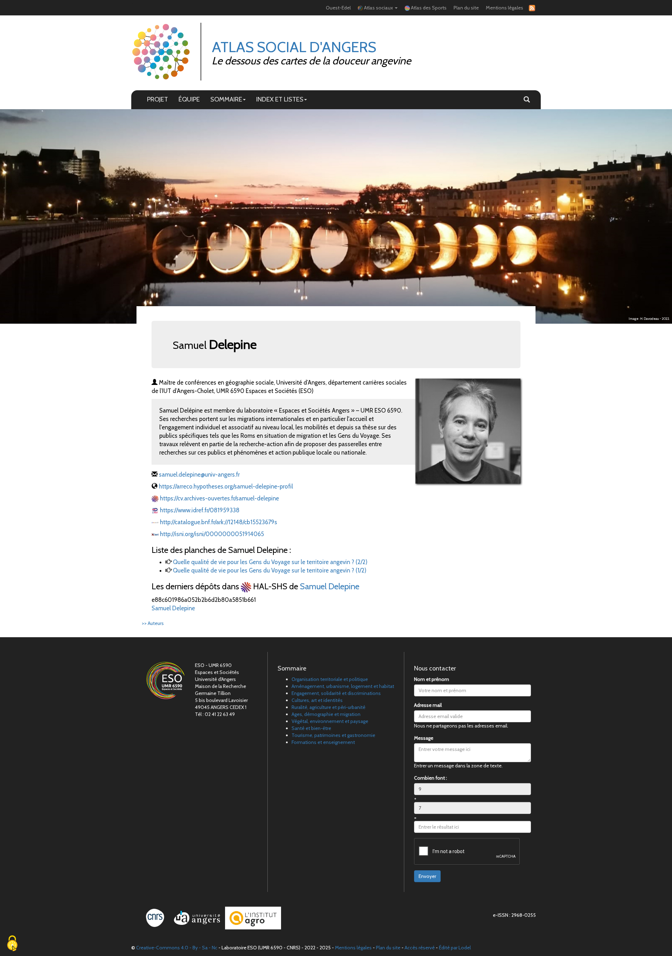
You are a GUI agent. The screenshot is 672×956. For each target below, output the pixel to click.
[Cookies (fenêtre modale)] (12, 944)
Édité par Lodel (455, 947)
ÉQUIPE (189, 99)
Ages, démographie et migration (326, 714)
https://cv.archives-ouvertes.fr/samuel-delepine (219, 498)
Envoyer (427, 876)
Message (423, 738)
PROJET (157, 99)
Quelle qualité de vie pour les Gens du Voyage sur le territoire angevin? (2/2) (270, 561)
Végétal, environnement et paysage (330, 721)
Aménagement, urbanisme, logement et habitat (343, 686)
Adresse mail (428, 705)
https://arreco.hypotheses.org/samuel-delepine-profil (226, 486)
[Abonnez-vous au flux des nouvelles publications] (531, 7)
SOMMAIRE (226, 99)
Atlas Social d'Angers (294, 47)
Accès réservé (420, 947)
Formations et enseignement (323, 742)
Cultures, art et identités (317, 700)
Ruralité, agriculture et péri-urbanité (328, 707)
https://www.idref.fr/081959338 (199, 510)
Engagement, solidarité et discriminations (336, 693)
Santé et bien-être (311, 728)
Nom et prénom (431, 679)
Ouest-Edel (338, 8)
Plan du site (466, 8)
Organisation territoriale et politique (330, 679)
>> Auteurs (153, 623)
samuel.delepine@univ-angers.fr (199, 474)
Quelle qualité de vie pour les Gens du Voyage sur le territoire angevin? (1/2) (269, 570)
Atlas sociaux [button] (378, 8)
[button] (526, 100)
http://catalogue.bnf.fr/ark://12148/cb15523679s (218, 522)
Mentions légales (504, 8)
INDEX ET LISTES (279, 99)
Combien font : (430, 778)
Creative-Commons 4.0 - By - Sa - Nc (176, 947)
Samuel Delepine (329, 586)
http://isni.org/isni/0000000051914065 (212, 533)
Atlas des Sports (428, 8)
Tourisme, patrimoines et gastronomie (333, 735)
